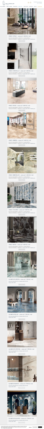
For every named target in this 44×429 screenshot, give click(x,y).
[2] (30, 2)
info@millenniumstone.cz (38, 2)
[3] (28, 2)
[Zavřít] (42, 427)
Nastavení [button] (30, 427)
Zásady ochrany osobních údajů (7, 427)
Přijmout (40, 427)
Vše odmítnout (35, 427)
